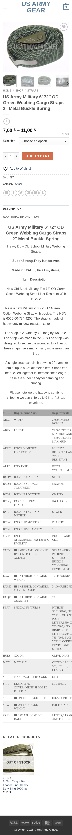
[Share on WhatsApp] (6, 193)
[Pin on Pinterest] (35, 193)
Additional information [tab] (21, 216)
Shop (19, 90)
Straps (32, 90)
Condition (9, 140)
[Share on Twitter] (21, 193)
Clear (65, 134)
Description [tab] (12, 208)
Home (7, 90)
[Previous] (9, 47)
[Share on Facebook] (14, 193)
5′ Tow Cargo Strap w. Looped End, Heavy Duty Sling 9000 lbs (17, 785)
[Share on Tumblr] (42, 193)
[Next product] (6, 121)
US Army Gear (36, 7)
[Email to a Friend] (28, 193)
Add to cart (38, 156)
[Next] (62, 47)
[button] (5, 7)
